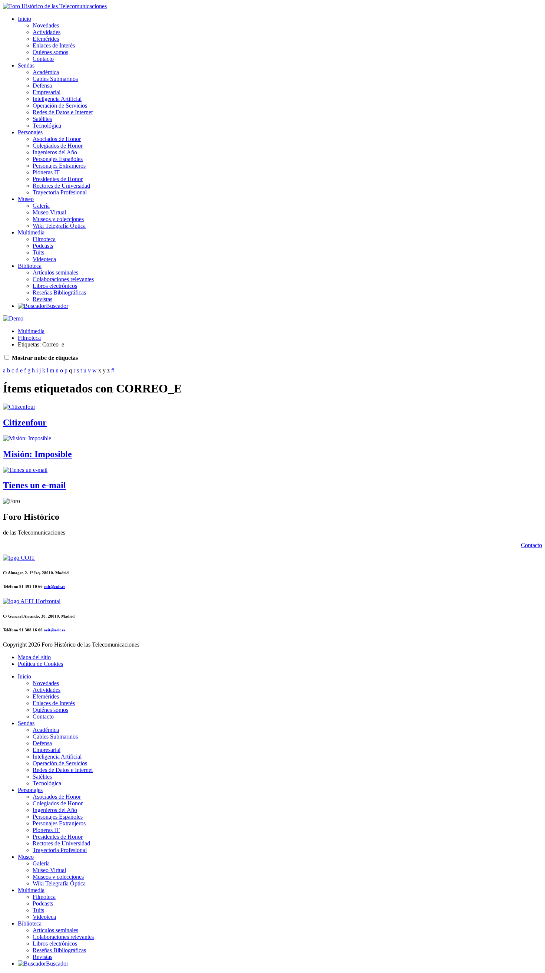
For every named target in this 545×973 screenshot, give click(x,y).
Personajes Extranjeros (59, 165)
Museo (26, 199)
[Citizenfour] (19, 407)
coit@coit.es (54, 586)
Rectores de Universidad (61, 186)
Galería (41, 206)
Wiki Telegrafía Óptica (59, 226)
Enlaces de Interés (54, 45)
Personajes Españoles (58, 159)
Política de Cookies (40, 664)
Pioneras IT (46, 172)
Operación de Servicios (60, 105)
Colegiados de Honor (58, 145)
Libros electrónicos (55, 286)
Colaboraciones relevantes (63, 279)
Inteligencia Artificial (57, 99)
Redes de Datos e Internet (63, 112)
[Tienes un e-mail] (25, 470)
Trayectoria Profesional (60, 192)
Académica (46, 72)
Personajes (30, 132)
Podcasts (43, 246)
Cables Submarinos (55, 79)
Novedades (46, 25)
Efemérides (46, 39)
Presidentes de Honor (58, 179)
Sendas (26, 65)
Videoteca (44, 259)
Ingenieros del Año (55, 152)
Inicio (24, 19)
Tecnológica (47, 125)
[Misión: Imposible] (27, 438)
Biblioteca (30, 266)
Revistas (42, 299)
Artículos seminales (55, 272)
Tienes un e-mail (34, 485)
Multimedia (31, 232)
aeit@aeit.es (54, 630)
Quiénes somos (50, 52)
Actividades (46, 32)
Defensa (42, 85)
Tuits (38, 252)
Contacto (43, 59)
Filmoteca (44, 239)
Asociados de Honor (57, 139)
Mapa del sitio (34, 657)
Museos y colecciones (58, 219)
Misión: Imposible (37, 454)
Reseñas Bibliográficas (59, 292)
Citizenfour (25, 422)
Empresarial (46, 92)
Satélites (42, 119)
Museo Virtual (49, 212)
